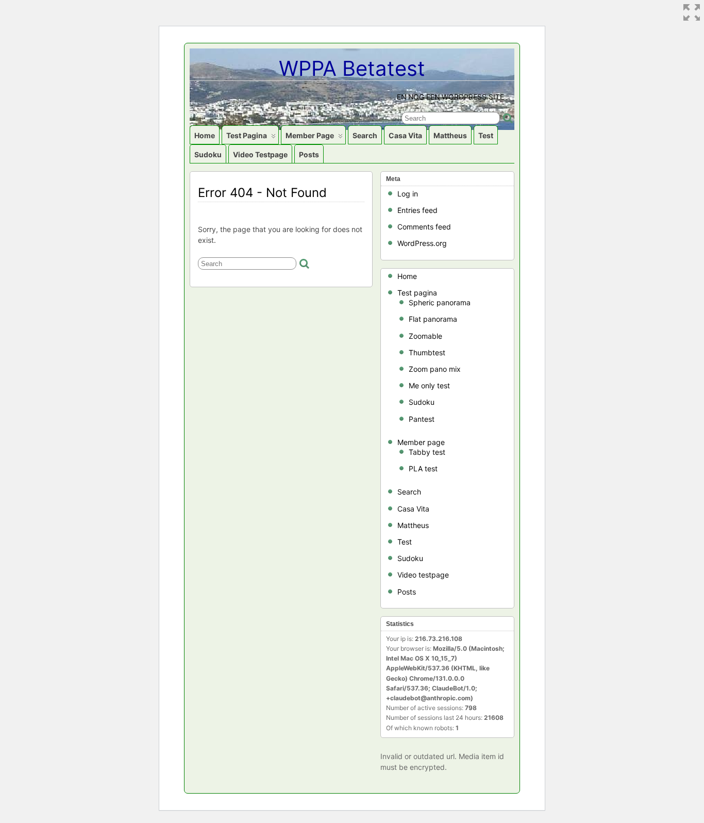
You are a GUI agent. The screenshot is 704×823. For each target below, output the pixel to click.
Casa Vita (405, 135)
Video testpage (260, 154)
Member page (310, 135)
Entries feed (417, 210)
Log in (407, 193)
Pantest (421, 419)
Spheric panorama (440, 302)
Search (365, 135)
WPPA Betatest (352, 68)
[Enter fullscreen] (691, 12)
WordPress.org (422, 243)
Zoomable (425, 336)
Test (485, 135)
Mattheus (450, 135)
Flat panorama (433, 319)
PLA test (423, 468)
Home (204, 135)
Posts (309, 154)
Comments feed (424, 226)
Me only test (429, 385)
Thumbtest (427, 352)
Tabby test (427, 452)
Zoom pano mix (435, 369)
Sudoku (208, 154)
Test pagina (246, 135)
